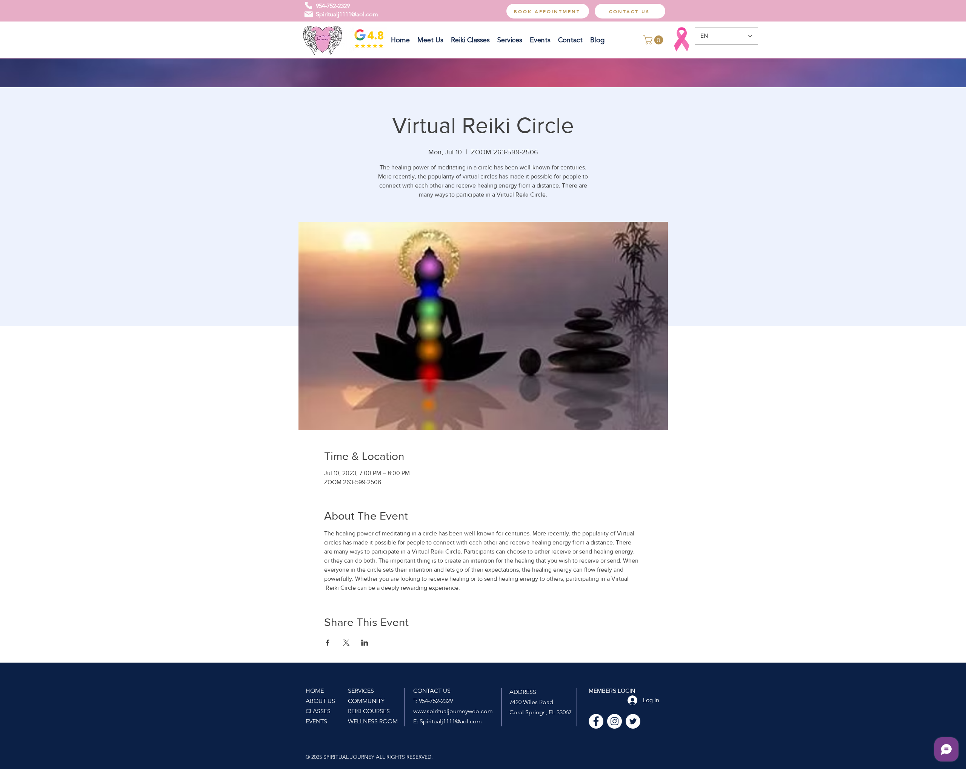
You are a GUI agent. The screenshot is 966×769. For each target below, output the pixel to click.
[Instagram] (614, 721)
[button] (654, 40)
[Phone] (308, 5)
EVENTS (316, 721)
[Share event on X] (346, 643)
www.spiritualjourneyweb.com (453, 711)
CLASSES (318, 711)
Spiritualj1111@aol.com (347, 14)
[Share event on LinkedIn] (364, 643)
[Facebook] (596, 721)
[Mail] (309, 14)
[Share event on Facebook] (327, 643)
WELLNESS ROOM (373, 721)
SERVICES (361, 690)
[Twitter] (633, 721)
